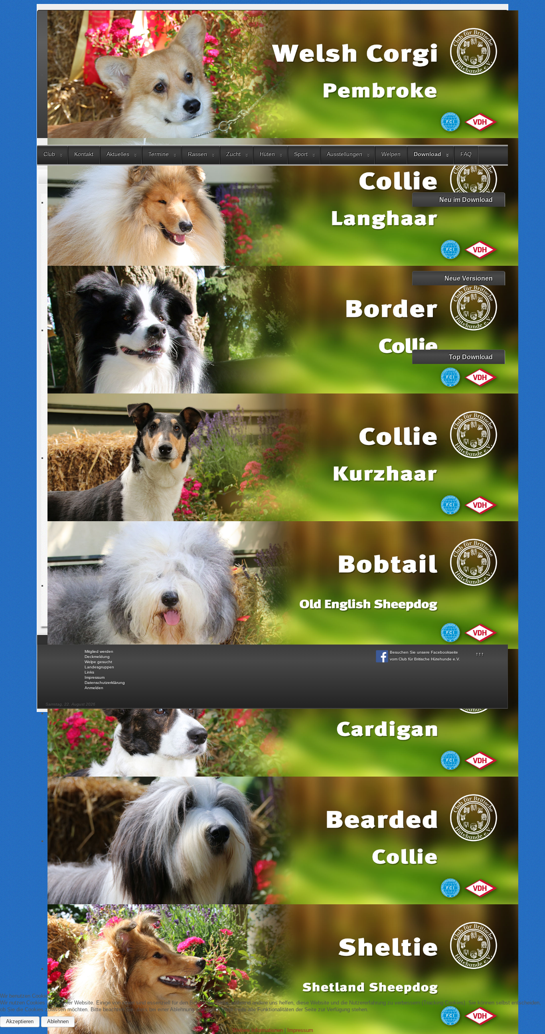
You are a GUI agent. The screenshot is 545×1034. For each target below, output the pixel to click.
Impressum (95, 677)
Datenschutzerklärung (105, 682)
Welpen (391, 154)
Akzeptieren (20, 1021)
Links (89, 672)
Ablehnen (58, 1021)
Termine (158, 154)
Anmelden (94, 688)
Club (49, 154)
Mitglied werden (99, 651)
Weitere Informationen (257, 1030)
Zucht (233, 154)
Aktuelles (118, 154)
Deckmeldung (97, 656)
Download (427, 154)
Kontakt (83, 154)
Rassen (197, 154)
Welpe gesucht (98, 662)
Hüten (267, 154)
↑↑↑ (480, 654)
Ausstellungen (344, 154)
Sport (301, 154)
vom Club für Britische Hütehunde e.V (424, 659)
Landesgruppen (99, 667)
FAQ (466, 154)
